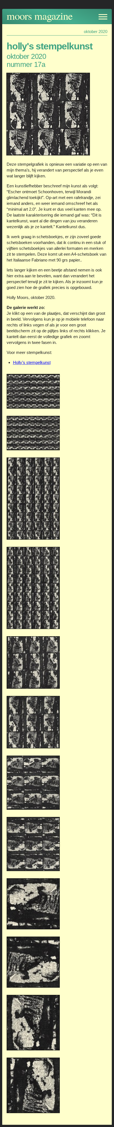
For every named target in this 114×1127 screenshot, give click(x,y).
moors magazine (39, 16)
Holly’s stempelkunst (32, 362)
